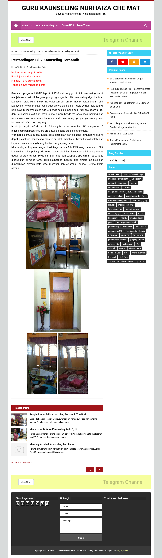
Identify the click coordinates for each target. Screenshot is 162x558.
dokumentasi (114, 187)
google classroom (116, 192)
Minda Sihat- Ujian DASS (121, 133)
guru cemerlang (135, 192)
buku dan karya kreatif (118, 179)
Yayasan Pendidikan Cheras (120, 261)
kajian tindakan (115, 209)
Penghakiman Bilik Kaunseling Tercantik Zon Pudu (58, 414)
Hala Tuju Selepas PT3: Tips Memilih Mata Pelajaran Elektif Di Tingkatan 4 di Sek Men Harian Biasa (130, 93)
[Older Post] (99, 469)
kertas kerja (129, 213)
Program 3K (138, 235)
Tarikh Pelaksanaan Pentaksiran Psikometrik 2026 (125, 142)
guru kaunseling (115, 196)
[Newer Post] (90, 469)
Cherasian (136, 179)
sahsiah (111, 248)
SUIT (126, 253)
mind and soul (136, 218)
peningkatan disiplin (136, 231)
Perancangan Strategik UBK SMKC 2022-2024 (130, 115)
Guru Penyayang (140, 200)
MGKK (124, 218)
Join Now (26, 40)
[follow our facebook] (112, 62)
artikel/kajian (114, 174)
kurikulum (112, 218)
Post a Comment (21, 462)
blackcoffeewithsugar (133, 174)
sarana (122, 248)
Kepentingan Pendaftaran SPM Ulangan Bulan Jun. (129, 105)
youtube (140, 261)
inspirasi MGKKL (125, 205)
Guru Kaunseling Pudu (36, 67)
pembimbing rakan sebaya (120, 226)
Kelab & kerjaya (132, 209)
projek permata (137, 239)
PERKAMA (112, 235)
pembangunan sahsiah (126, 222)
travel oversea (138, 253)
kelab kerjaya (114, 213)
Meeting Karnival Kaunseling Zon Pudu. (52, 444)
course (134, 183)
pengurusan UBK (115, 231)
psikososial (128, 244)
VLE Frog (124, 257)
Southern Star (114, 253)
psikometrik (113, 244)
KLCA (140, 213)
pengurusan (141, 226)
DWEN (127, 187)
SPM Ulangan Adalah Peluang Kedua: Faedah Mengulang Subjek (128, 125)
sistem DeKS (135, 248)
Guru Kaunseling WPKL (118, 200)
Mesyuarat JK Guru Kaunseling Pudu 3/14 (53, 429)
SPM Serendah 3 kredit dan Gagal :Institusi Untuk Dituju (126, 80)
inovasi (111, 205)
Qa (138, 244)
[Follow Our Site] (134, 62)
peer (110, 222)
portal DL (125, 235)
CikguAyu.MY (122, 550)
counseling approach (117, 183)
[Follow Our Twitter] (145, 62)
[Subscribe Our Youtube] (123, 62)
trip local (112, 257)
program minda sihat (117, 239)
